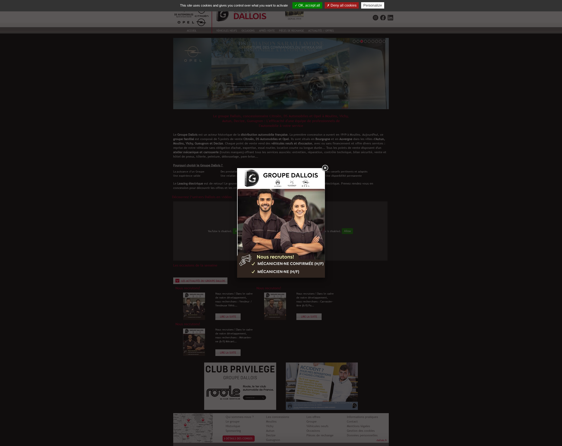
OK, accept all (308, 5)
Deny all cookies (343, 5)
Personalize (372, 5)
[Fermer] (325, 168)
